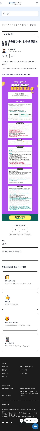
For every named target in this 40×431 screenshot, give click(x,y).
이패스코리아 (5, 25)
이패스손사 (4, 370)
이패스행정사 (23, 373)
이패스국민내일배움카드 (26, 366)
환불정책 (7, 301)
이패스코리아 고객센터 (7, 388)
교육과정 (14, 25)
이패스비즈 (4, 376)
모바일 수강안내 (9, 343)
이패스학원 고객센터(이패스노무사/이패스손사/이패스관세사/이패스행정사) (29, 393)
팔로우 (13, 56)
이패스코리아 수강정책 (11, 322)
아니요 (23, 229)
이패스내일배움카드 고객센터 (27, 388)
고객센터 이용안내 (10, 281)
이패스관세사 (5, 373)
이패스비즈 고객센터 (7, 395)
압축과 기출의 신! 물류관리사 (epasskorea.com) (16, 74)
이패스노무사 (23, 370)
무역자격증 (23, 25)
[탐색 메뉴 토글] (37, 3)
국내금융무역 (11, 49)
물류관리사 (33, 25)
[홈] (15, 3)
